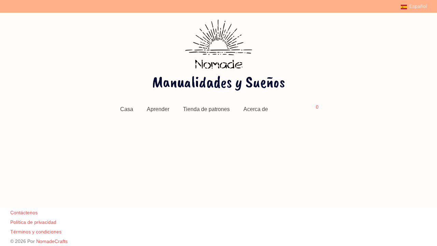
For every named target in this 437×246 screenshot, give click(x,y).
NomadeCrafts (52, 241)
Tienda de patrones (206, 109)
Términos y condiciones (35, 231)
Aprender (158, 109)
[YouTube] (57, 6)
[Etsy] (39, 6)
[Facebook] (12, 6)
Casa (126, 109)
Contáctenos (24, 212)
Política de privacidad (33, 222)
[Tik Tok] (48, 6)
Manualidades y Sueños (218, 81)
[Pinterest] (30, 6)
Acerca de (255, 109)
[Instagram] (21, 6)
